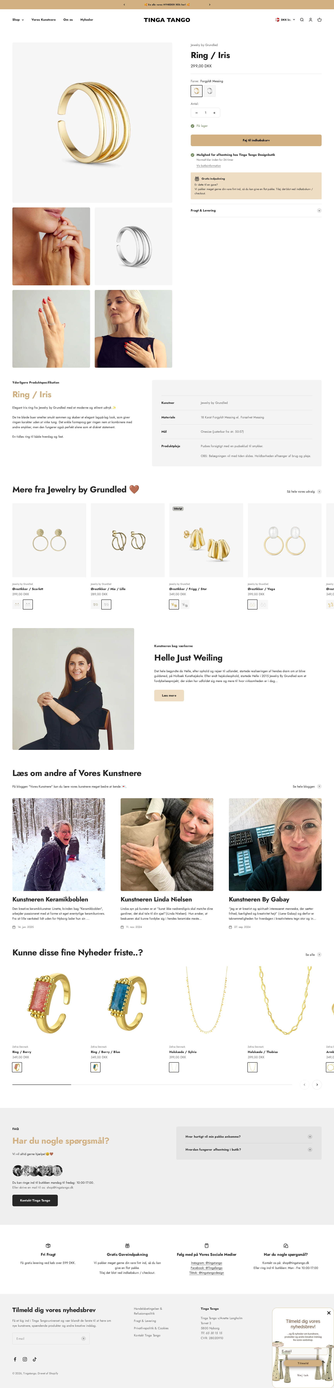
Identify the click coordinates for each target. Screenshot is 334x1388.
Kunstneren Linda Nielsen (156, 899)
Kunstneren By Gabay (259, 899)
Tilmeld (303, 1363)
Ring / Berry (21, 1052)
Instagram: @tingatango (206, 1263)
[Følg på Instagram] (24, 1359)
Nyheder (86, 20)
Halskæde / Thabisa (263, 1052)
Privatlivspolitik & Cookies (151, 1328)
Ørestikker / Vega (261, 589)
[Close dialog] (329, 1313)
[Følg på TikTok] (34, 1359)
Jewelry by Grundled (204, 45)
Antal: (195, 104)
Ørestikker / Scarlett (27, 589)
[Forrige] (124, 5)
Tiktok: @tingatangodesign (206, 1272)
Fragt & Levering (145, 1321)
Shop (16, 20)
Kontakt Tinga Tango (35, 1200)
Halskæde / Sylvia (183, 1052)
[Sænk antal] (196, 113)
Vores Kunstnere (44, 20)
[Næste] (209, 5)
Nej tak (303, 1375)
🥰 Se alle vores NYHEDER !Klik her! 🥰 (167, 4)
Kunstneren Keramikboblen (50, 899)
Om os (68, 20)
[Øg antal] (214, 113)
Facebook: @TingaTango (206, 1268)
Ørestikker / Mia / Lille (108, 589)
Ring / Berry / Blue (105, 1052)
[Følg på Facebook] (15, 1359)
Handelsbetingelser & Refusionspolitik (148, 1311)
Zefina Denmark (20, 1047)
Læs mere (169, 695)
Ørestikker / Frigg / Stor (188, 589)
